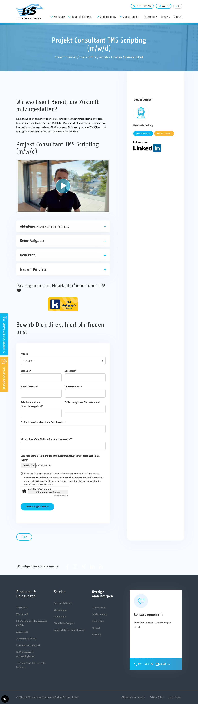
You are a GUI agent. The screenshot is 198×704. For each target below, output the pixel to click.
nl (179, 6)
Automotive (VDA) (26, 638)
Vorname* (26, 370)
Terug (24, 536)
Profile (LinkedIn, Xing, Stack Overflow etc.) (43, 422)
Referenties (98, 620)
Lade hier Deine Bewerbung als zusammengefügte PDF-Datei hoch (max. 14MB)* (60, 457)
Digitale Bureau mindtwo (67, 697)
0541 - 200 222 (144, 6)
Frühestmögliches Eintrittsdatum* (82, 402)
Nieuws (96, 627)
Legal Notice (175, 697)
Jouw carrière (99, 607)
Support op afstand (4, 338)
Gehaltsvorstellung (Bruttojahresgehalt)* (32, 404)
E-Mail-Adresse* (29, 386)
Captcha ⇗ (61, 496)
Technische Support (64, 623)
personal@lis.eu (143, 133)
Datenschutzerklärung (46, 473)
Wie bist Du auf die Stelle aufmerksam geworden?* (46, 439)
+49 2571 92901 (164, 133)
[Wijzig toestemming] (5, 699)
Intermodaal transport (28, 645)
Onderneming (99, 614)
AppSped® (22, 631)
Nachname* (70, 370)
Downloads (60, 616)
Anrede (24, 353)
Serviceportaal (4, 377)
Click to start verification (48, 492)
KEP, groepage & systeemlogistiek (25, 653)
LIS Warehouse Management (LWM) (31, 622)
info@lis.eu (164, 664)
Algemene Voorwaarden (133, 697)
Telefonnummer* (73, 386)
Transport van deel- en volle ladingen (31, 664)
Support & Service (63, 602)
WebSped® (22, 614)
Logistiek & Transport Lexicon (69, 629)
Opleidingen (60, 609)
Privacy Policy (157, 697)
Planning (96, 634)
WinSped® (22, 607)
